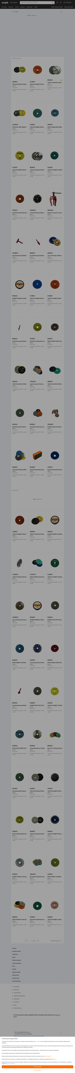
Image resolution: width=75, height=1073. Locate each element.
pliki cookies (37, 1041)
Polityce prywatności (10, 1063)
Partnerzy (54, 1059)
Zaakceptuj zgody (37, 1066)
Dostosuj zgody (47, 1056)
